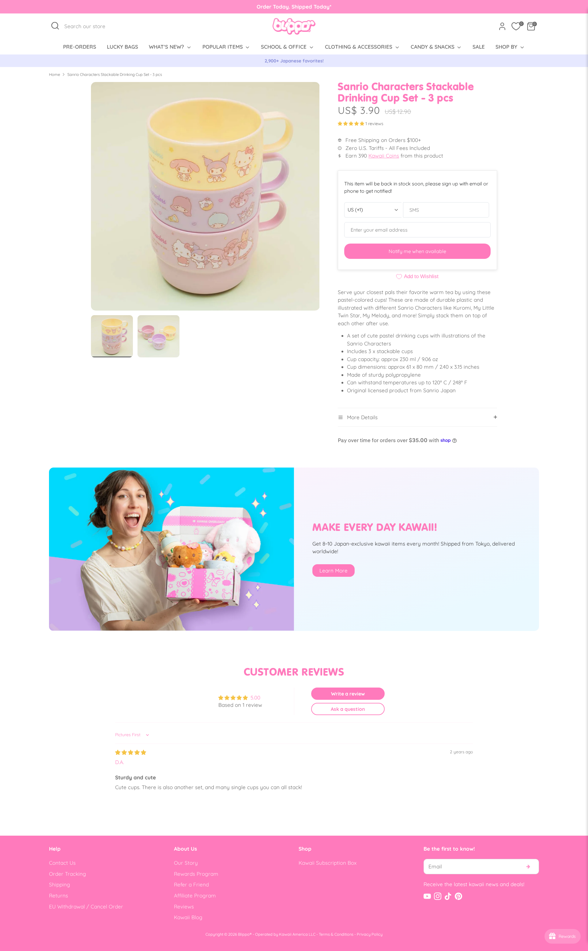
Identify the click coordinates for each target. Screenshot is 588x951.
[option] (294, 60)
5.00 (255, 697)
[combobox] (88, 26)
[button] (351, 123)
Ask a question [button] (348, 709)
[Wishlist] (516, 26)
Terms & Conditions (336, 934)
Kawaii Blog (188, 917)
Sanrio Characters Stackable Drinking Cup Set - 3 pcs (114, 74)
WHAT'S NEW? (167, 46)
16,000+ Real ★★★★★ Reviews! (294, 61)
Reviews (184, 906)
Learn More (333, 570)
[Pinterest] (458, 896)
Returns (58, 895)
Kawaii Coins (383, 155)
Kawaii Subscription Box (327, 863)
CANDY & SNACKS (433, 46)
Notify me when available (417, 251)
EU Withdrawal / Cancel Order (86, 906)
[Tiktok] (448, 896)
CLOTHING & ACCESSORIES (359, 46)
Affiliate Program (195, 895)
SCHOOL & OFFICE (284, 46)
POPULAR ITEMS (223, 46)
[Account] (502, 26)
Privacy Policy (370, 934)
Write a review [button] (348, 694)
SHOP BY (507, 46)
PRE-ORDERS (79, 46)
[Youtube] (427, 896)
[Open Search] (55, 26)
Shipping (59, 884)
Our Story (186, 863)
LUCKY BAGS (122, 46)
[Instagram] (437, 896)
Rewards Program (196, 874)
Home (54, 74)
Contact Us (62, 863)
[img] (130, 752)
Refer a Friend (191, 884)
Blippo (244, 934)
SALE (479, 46)
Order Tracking (67, 874)
